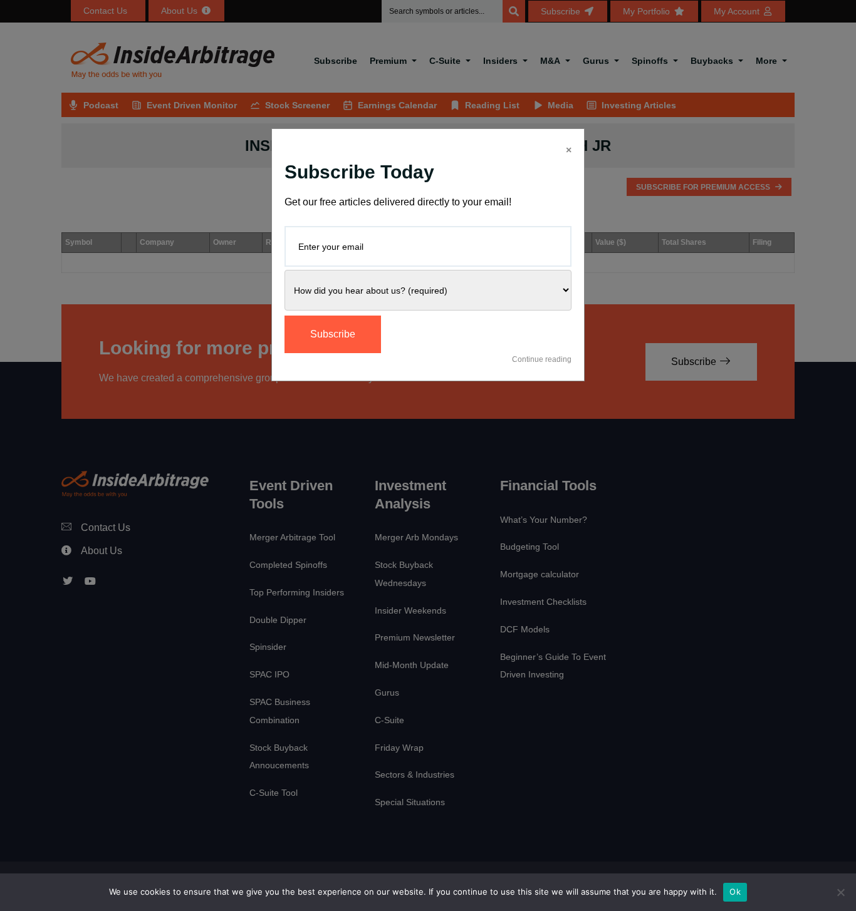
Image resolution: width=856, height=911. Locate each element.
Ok (735, 892)
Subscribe (332, 334)
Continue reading (542, 359)
